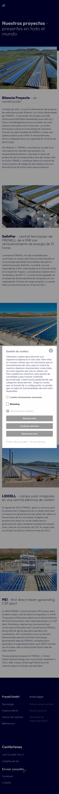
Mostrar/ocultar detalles (22, 411)
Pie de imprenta (37, 441)
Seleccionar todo (29, 434)
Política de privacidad (16, 441)
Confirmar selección (29, 426)
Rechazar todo (29, 418)
